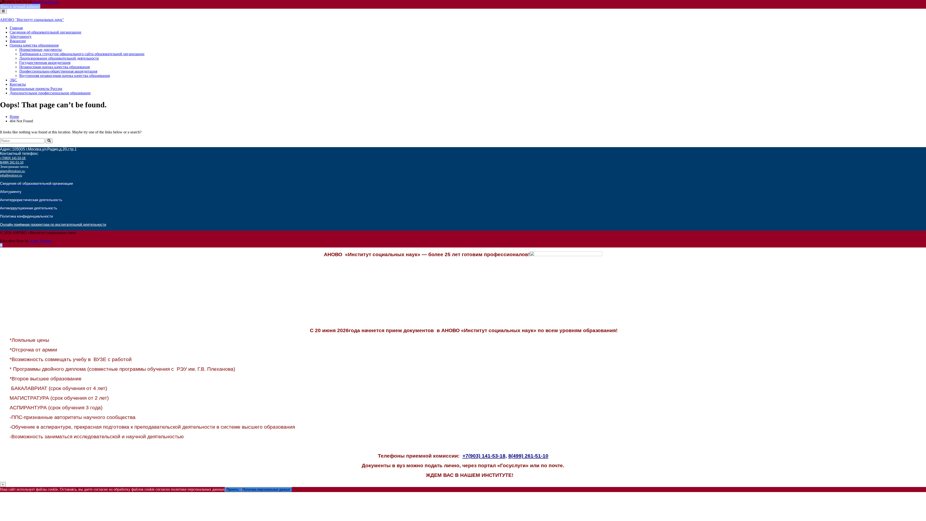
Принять (233, 489)
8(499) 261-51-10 (11, 162)
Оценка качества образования (34, 45)
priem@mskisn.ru (45, 2)
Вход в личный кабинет (20, 6)
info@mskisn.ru (11, 175)
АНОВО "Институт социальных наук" (32, 20)
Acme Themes (40, 241)
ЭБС (13, 80)
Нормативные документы (40, 50)
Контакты (18, 84)
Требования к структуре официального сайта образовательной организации (81, 54)
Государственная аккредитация (44, 63)
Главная (16, 28)
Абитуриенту (21, 36)
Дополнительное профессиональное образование (50, 93)
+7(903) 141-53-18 (12, 158)
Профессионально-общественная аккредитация (58, 71)
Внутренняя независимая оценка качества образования (64, 76)
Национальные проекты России (36, 89)
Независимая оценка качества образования (54, 67)
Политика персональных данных (266, 489)
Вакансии (18, 41)
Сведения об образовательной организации (45, 32)
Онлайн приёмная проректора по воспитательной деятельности (53, 224)
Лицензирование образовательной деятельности (59, 58)
